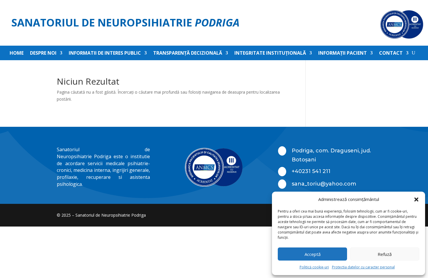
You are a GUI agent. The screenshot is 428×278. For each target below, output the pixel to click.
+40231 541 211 (311, 171)
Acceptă (313, 254)
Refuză (385, 254)
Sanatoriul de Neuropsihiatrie (125, 22)
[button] (416, 199)
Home (17, 53)
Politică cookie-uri (314, 267)
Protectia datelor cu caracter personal (363, 267)
